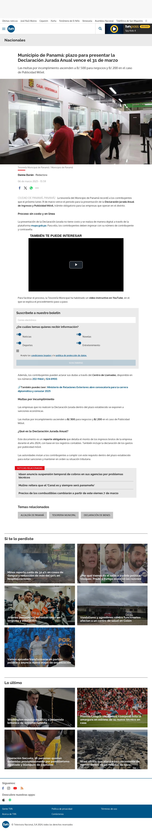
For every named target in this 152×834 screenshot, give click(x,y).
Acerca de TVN (9, 814)
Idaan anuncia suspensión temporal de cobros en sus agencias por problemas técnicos (71, 475)
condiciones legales (41, 355)
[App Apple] (4, 800)
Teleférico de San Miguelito (129, 21)
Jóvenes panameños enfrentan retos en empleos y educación (33, 619)
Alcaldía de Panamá (32, 515)
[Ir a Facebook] (3, 788)
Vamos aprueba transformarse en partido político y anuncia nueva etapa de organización (39, 661)
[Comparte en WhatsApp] (31, 188)
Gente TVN (7, 809)
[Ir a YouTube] (16, 788)
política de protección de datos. (71, 355)
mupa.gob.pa (38, 225)
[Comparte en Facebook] (20, 188)
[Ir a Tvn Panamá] (51, 29)
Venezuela (87, 21)
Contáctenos (58, 814)
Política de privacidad (62, 809)
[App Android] (10, 800)
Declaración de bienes (97, 515)
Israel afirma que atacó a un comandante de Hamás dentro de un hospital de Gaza (110, 763)
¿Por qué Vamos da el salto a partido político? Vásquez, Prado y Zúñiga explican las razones (111, 577)
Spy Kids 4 (130, 30)
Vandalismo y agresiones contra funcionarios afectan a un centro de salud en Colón (110, 619)
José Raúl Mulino (29, 21)
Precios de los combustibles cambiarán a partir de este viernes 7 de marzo (68, 493)
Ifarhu (53, 21)
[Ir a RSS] (22, 788)
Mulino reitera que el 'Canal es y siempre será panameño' (57, 485)
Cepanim (43, 21)
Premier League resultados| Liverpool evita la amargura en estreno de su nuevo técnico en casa (110, 719)
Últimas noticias (10, 21)
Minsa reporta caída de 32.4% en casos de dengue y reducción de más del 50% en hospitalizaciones (35, 575)
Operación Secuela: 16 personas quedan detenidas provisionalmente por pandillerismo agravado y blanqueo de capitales (38, 761)
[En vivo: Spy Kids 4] (114, 29)
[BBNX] (5, 824)
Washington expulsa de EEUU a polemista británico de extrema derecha (35, 721)
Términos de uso (109, 809)
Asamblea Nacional (104, 21)
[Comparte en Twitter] (25, 188)
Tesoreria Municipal (64, 515)
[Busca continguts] (100, 29)
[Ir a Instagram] (9, 788)
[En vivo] (126, 26)
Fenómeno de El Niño (69, 21)
